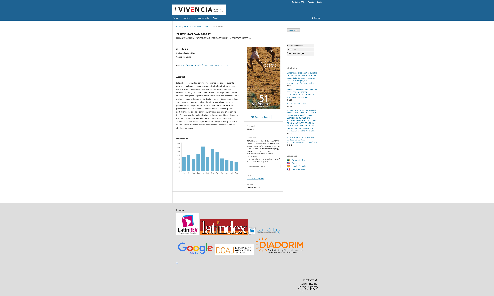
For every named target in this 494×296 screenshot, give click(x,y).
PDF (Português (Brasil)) (260, 117)
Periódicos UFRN (298, 2)
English (295, 163)
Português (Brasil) (299, 160)
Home (178, 26)
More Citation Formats (257, 166)
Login (319, 2)
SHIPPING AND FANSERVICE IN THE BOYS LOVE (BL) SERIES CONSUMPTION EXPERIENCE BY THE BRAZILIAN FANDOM (302, 93)
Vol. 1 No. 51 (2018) (201, 26)
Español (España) (299, 166)
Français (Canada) (299, 169)
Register (311, 2)
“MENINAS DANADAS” (296, 103)
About (216, 18)
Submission (293, 30)
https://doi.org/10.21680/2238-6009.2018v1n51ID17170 (204, 65)
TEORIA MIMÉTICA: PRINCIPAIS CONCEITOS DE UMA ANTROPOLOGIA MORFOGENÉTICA (302, 140)
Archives (187, 18)
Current (175, 18)
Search (316, 18)
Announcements (202, 18)
